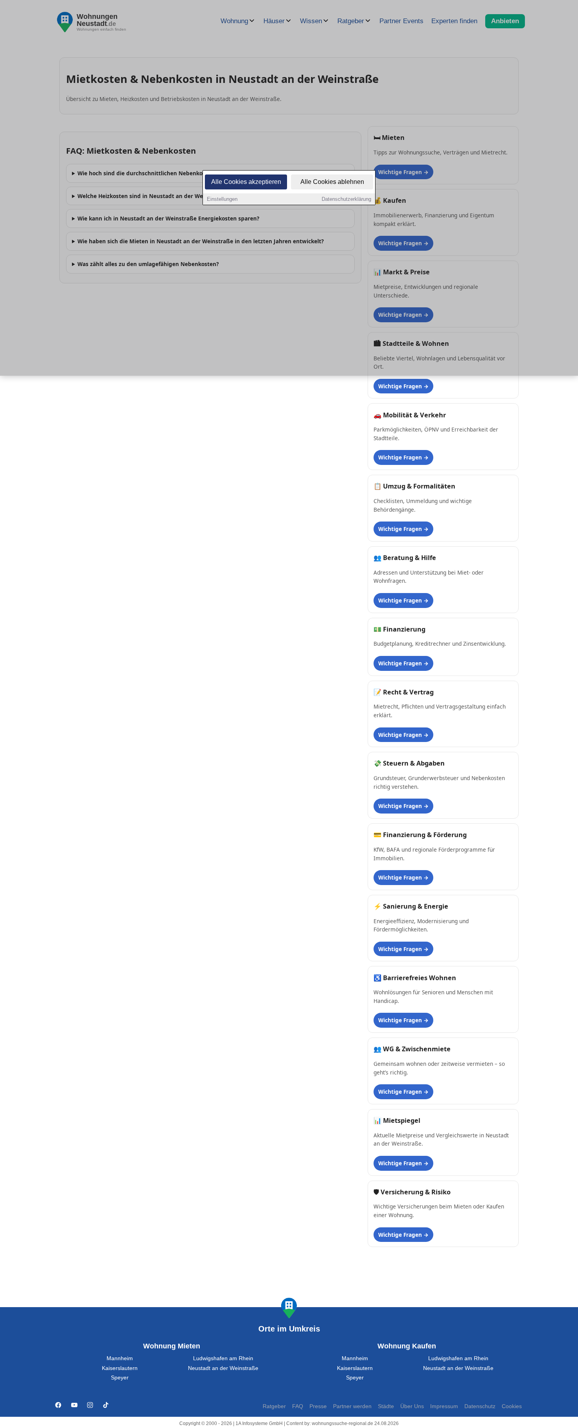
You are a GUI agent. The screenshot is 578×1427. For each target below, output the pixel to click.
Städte (386, 1406)
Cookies (512, 1406)
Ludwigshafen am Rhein (223, 1358)
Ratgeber (274, 1406)
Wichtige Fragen (400, 386)
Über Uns (412, 1406)
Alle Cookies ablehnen (332, 181)
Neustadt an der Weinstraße (223, 1368)
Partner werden (352, 1406)
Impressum (444, 1406)
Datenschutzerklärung (346, 199)
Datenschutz (479, 1406)
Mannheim (120, 1358)
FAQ (297, 1406)
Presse (318, 1406)
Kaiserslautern (120, 1368)
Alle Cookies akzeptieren (246, 181)
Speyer (120, 1378)
